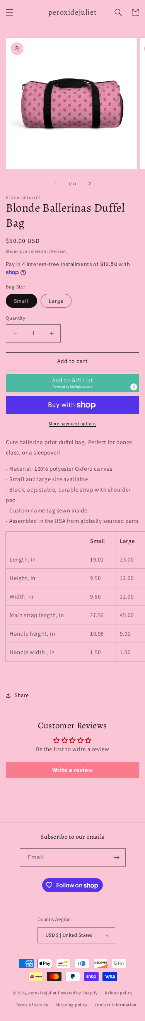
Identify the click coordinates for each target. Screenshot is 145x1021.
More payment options (72, 423)
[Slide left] (55, 183)
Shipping (14, 251)
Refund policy (118, 993)
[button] (9, 12)
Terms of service (32, 1004)
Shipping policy (72, 1004)
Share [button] (22, 695)
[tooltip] (133, 386)
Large (56, 300)
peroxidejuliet (42, 993)
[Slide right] (89, 183)
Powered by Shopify (78, 993)
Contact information (115, 1004)
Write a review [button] (72, 770)
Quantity (15, 318)
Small (21, 300)
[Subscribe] (116, 857)
